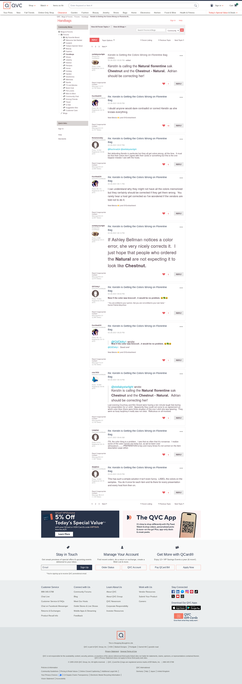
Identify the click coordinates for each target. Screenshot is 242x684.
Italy (146, 671)
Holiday (69, 71)
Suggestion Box (72, 107)
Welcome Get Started (74, 40)
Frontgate (133, 647)
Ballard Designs (121, 647)
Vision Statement (47, 679)
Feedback (78, 615)
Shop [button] (31, 5)
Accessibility (60, 679)
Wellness (69, 79)
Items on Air (58, 5)
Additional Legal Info (109, 671)
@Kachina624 (114, 149)
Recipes (69, 65)
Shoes (116, 13)
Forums (77, 16)
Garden (74, 13)
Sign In (173, 20)
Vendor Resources (147, 592)
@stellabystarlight (129, 149)
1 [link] (92, 46)
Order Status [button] (108, 567)
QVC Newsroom (113, 601)
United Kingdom (163, 671)
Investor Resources (115, 611)
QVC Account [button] (134, 567)
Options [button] (181, 55)
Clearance (62, 13)
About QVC (111, 592)
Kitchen (157, 13)
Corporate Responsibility (117, 606)
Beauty (96, 13)
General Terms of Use (128, 651)
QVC (58, 16)
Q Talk (68, 104)
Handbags (85, 16)
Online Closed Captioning (90, 671)
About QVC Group (114, 596)
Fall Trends (29, 13)
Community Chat (72, 96)
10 (99, 495)
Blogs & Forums (67, 16)
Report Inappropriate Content (99, 83)
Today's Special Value (74, 46)
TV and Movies (71, 85)
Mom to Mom (71, 93)
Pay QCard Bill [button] (162, 567)
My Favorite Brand (72, 37)
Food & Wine (170, 13)
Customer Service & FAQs (52, 601)
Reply (179, 83)
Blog (76, 596)
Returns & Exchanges (50, 611)
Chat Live (45, 596)
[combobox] (131, 5)
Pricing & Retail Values (69, 671)
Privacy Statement (112, 651)
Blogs (65, 113)
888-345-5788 (47, 592)
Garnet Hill (143, 647)
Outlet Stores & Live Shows (86, 606)
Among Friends (72, 99)
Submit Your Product (148, 596)
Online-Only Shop (46, 13)
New (18, 13)
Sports (68, 82)
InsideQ (69, 43)
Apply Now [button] (188, 567)
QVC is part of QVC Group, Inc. (95, 647)
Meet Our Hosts (81, 601)
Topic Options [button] (107, 40)
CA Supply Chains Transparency (76, 675)
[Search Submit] (196, 5)
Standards (62, 138)
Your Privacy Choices (49, 675)
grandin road (154, 647)
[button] (212, 5)
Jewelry (106, 13)
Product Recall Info (49, 615)
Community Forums (82, 592)
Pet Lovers (70, 90)
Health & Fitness (187, 13)
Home (134, 13)
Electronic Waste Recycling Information (105, 675)
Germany (139, 671)
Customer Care (72, 110)
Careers (142, 601)
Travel (68, 102)
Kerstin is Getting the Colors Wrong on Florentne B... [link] (110, 16)
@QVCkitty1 (119, 342)
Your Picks (8, 13)
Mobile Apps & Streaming (85, 611)
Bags (125, 13)
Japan (152, 671)
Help (180, 20)
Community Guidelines (50, 671)
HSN (111, 647)
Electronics (145, 13)
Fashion (85, 13)
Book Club (70, 88)
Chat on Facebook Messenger (54, 606)
